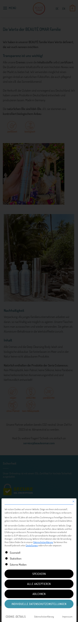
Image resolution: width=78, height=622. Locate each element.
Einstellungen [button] (32, 545)
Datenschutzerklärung (43, 542)
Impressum (67, 616)
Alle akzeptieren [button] (39, 583)
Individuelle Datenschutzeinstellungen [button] (39, 604)
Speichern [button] (39, 573)
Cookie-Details (16, 616)
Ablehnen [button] (39, 593)
